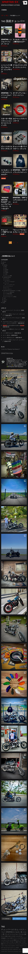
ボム (5, 947)
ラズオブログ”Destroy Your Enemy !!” (10, 349)
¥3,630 (6, 174)
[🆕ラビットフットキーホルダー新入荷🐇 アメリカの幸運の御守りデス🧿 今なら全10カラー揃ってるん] (14, 684)
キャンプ (5, 942)
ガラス (2, 947)
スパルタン (16, 932)
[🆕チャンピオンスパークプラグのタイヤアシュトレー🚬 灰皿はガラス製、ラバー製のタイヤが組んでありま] (14, 656)
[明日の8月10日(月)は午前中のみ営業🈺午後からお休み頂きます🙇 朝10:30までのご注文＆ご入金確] (14, 492)
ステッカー (7, 283)
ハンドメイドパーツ (9, 295)
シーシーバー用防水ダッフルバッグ (11, 329)
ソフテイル (22, 943)
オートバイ (5, 943)
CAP (6, 268)
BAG (6, 266)
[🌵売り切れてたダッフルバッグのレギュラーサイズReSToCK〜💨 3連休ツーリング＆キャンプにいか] (14, 793)
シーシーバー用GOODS (9, 292)
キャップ (9, 942)
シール (7, 940)
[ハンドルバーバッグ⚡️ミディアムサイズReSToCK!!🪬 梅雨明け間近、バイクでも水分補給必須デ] (14, 766)
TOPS (6, 274)
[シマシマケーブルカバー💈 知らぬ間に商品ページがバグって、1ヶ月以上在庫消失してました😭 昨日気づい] (14, 464)
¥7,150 (6, 69)
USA (6, 936)
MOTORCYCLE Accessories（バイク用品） (12, 290)
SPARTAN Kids (7, 353)
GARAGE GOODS (7, 277)
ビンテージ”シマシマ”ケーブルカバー (12, 317)
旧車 (17, 942)
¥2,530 (20, 95)
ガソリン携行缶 (6, 335)
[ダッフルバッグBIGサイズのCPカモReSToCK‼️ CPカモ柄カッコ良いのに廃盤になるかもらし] (14, 876)
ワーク (21, 940)
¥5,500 (6, 148)
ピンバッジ (7, 287)
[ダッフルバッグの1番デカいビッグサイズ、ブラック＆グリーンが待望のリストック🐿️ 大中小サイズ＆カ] (14, 629)
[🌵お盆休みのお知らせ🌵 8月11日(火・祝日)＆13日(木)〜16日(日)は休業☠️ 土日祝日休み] (14, 547)
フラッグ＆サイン (8, 289)
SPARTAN (9, 932)
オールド (21, 945)
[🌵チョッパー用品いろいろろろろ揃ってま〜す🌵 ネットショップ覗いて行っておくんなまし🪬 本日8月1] (14, 437)
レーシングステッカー (10, 284)
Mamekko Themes (18, 951)
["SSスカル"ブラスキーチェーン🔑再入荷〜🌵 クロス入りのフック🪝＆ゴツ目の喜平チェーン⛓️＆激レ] (14, 848)
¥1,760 (20, 148)
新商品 (5, 301)
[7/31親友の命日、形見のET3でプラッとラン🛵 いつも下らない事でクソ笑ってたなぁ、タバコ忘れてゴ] (14, 519)
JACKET (6, 269)
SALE (5, 298)
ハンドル (3, 940)
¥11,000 (20, 172)
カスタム (14, 929)
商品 (3, 263)
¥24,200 (20, 67)
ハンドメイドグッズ (9, 286)
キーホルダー (7, 280)
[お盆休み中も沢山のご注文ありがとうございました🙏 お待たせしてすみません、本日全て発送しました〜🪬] (14, 409)
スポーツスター (12, 936)
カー (17, 934)
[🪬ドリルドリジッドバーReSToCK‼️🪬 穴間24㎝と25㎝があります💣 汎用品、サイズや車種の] (14, 903)
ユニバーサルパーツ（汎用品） (11, 296)
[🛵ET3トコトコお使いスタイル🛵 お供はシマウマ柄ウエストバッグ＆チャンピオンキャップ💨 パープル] (14, 821)
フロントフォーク (8, 945)
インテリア (7, 278)
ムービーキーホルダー (10, 281)
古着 (25, 934)
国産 (2, 943)
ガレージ (13, 942)
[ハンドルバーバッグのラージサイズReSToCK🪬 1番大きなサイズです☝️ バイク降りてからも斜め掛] (14, 382)
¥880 (6, 203)
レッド (25, 945)
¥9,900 (6, 42)
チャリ (3, 936)
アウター (20, 942)
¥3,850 (20, 41)
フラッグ (6, 934)
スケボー (24, 942)
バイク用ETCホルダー (8, 333)
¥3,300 (6, 122)
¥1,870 (20, 120)
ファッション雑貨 (8, 275)
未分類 (3, 302)
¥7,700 (6, 96)
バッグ (19, 938)
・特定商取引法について (8, 256)
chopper (3, 938)
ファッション (17, 943)
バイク (21, 929)
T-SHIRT (6, 272)
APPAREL (5, 265)
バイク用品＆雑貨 (8, 293)
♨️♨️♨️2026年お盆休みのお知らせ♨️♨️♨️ (13, 325)
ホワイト (14, 945)
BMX (15, 940)
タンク (17, 940)
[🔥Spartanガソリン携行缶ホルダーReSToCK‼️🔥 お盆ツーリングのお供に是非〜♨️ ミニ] (14, 601)
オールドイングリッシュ (11, 947)
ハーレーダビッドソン (11, 938)
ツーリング (13, 934)
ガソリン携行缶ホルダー (9, 337)
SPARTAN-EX (15, 949)
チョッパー (6, 929)
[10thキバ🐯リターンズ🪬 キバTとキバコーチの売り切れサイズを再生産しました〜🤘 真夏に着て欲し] (14, 711)
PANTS (6, 271)
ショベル (11, 940)
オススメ (5, 299)
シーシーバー (11, 943)
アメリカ (21, 934)
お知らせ (4, 262)
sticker (17, 947)
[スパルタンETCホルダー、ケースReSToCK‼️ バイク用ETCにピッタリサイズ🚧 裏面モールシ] (14, 574)
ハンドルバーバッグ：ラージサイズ (11, 310)
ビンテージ (19, 936)
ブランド (17, 945)
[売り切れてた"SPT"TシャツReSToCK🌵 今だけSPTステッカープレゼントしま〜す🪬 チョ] (14, 738)
